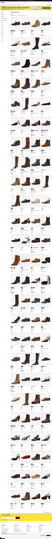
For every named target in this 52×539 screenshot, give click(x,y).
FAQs (15, 526)
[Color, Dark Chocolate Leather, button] (42, 150)
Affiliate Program (29, 527)
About (2, 526)
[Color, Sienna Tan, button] (34, 130)
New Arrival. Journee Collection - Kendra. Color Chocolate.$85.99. (36, 303)
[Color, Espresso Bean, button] (12, 386)
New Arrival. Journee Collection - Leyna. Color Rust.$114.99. (15, 263)
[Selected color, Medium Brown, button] (21, 50)
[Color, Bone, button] (22, 307)
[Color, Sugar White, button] (43, 445)
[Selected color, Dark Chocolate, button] (31, 130)
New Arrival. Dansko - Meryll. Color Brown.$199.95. (25, 499)
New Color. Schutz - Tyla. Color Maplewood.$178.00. (25, 382)
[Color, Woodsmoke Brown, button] (46, 130)
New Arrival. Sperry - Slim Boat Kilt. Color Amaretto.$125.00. (25, 204)
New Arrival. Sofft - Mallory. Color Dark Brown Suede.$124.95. (15, 243)
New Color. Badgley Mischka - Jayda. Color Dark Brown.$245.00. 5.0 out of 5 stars (46, 283)
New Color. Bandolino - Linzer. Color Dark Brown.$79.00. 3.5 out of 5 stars (46, 26)
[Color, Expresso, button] (12, 91)
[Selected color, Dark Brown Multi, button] (21, 91)
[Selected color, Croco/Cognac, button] (11, 169)
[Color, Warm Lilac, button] (36, 247)
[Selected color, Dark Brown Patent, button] (41, 483)
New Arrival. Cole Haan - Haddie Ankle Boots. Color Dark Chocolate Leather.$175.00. (36, 146)
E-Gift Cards (28, 531)
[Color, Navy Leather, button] (12, 150)
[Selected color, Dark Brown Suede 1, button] (11, 287)
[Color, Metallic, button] (45, 267)
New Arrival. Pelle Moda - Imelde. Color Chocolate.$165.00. (25, 479)
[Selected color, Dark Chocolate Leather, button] (41, 50)
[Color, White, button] (23, 150)
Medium (22, 15)
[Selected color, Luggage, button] (31, 228)
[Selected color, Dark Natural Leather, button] (31, 91)
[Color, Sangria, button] (22, 503)
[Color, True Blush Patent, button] (36, 130)
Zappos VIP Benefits (4, 531)
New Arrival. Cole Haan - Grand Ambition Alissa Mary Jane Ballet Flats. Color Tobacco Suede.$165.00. (25, 263)
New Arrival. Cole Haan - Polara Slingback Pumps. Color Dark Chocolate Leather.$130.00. (46, 46)
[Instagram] (2, 522)
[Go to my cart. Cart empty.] (50, 2)
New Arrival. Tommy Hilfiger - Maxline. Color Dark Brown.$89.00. (36, 382)
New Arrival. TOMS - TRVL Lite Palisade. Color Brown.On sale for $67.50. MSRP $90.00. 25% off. (15, 479)
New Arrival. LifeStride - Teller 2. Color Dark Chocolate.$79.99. (15, 460)
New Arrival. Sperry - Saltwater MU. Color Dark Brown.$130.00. (15, 342)
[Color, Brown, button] (23, 50)
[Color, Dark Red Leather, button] (33, 71)
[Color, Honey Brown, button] (42, 130)
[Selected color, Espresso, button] (11, 111)
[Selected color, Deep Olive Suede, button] (21, 30)
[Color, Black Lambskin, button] (22, 366)
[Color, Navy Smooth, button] (13, 425)
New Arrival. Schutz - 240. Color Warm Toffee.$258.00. (36, 402)
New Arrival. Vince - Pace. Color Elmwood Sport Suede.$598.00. (25, 402)
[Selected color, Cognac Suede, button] (41, 71)
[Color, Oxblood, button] (24, 307)
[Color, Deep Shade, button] (34, 247)
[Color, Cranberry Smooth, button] (12, 425)
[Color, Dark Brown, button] (24, 50)
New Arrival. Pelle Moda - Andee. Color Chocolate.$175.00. (46, 499)
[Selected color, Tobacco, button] (11, 91)
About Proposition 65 (17, 531)
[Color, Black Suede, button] (32, 71)
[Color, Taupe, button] (12, 130)
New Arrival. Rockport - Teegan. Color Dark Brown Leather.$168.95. (25, 283)
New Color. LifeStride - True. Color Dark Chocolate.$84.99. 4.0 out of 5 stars (36, 126)
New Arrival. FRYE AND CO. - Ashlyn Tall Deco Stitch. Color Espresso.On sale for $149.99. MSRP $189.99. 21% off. (25, 106)
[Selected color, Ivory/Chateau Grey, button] (31, 208)
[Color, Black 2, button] (15, 503)
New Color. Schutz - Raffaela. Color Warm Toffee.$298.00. (15, 204)
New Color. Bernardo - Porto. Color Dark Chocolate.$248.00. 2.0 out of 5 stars (46, 362)
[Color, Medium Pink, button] (14, 503)
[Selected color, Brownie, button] (21, 228)
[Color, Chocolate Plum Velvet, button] (32, 130)
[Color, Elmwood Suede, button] (32, 366)
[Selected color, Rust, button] (11, 267)
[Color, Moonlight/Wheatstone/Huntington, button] (43, 464)
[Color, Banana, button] (12, 111)
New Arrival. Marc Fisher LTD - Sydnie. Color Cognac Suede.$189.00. (46, 66)
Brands (40, 526)
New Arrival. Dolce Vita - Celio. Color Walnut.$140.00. (46, 106)
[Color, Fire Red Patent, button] (34, 287)
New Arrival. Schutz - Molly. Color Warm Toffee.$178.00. (46, 402)
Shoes (15, 15)
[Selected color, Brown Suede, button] (21, 327)
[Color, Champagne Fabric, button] (24, 346)
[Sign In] (48, 2)
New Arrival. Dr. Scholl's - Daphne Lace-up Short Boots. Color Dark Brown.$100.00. (36, 460)
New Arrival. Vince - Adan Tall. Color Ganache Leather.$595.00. (36, 362)
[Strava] (6, 522)
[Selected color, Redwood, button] (31, 189)
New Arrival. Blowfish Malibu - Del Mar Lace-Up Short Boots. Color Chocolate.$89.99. (46, 165)
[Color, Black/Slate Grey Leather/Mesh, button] (33, 208)
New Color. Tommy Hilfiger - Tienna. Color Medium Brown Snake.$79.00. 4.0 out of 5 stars (15, 46)
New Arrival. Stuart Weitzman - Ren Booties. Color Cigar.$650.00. (46, 421)
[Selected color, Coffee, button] (41, 91)
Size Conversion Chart (29, 526)
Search (25, 2)
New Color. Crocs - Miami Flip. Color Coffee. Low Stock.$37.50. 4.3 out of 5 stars (46, 86)
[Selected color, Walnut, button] (41, 111)
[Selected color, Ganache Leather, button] (31, 366)
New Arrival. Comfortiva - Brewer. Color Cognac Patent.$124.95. (15, 26)
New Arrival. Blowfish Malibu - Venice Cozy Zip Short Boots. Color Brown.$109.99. (25, 165)
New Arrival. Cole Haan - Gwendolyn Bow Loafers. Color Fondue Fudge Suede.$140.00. (46, 243)
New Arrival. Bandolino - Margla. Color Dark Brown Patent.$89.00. (46, 479)
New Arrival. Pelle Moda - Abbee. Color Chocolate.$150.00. (15, 126)
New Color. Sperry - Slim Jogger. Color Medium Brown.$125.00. (25, 46)
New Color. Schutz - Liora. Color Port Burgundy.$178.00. (46, 440)
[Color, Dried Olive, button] (22, 386)
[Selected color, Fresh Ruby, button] (31, 111)
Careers (3, 527)
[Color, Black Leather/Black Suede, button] (42, 50)
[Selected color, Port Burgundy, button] (11, 327)
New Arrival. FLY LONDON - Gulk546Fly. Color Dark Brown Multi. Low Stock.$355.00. (25, 86)
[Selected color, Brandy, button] (11, 71)
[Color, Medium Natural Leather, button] (34, 71)
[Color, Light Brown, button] (22, 189)
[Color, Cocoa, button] (43, 366)
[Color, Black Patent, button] (13, 30)
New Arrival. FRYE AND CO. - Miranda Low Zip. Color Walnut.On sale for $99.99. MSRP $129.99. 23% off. (25, 184)
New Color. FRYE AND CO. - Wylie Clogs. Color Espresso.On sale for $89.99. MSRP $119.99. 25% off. (15, 106)
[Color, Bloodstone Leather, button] (42, 464)
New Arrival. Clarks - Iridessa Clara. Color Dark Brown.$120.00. (25, 126)
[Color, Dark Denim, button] (45, 366)
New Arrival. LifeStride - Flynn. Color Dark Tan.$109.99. (36, 322)
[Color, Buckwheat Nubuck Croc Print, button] (24, 30)
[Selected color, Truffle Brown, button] (11, 386)
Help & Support (49, 4)
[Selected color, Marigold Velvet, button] (21, 464)
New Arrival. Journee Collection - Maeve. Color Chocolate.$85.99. (46, 303)
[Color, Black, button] (14, 30)
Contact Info (15, 527)
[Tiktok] (4, 522)
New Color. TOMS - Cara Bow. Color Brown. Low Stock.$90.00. (36, 342)
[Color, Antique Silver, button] (42, 287)
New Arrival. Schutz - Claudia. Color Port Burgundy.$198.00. (15, 322)
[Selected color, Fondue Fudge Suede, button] (41, 247)
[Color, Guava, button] (42, 91)
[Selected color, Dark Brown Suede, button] (21, 71)
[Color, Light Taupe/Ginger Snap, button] (33, 445)
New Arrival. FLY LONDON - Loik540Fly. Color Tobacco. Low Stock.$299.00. (15, 86)
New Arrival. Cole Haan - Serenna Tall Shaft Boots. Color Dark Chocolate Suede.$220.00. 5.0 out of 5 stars (36, 46)
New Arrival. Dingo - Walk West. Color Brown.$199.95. (25, 146)
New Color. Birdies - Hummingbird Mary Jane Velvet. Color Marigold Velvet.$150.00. (25, 460)
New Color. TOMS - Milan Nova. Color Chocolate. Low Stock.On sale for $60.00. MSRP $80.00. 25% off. (46, 263)
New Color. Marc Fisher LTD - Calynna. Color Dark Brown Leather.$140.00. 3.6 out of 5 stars (36, 66)
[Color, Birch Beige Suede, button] (32, 267)
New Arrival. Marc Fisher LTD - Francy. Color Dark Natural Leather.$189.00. (36, 86)
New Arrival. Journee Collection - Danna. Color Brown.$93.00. (25, 303)
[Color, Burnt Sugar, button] (23, 228)
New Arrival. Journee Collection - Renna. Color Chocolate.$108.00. (25, 421)
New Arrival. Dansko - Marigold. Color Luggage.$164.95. (36, 224)
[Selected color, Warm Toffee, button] (11, 208)
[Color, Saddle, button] (13, 111)
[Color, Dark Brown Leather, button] (33, 91)
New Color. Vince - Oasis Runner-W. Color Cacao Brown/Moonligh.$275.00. (46, 460)
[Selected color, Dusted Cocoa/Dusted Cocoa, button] (31, 247)
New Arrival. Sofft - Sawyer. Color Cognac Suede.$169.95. (36, 26)
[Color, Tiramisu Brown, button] (33, 327)
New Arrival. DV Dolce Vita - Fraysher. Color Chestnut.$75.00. (15, 362)
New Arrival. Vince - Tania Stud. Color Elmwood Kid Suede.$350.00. (15, 402)
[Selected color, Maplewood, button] (21, 386)
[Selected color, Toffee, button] (31, 483)
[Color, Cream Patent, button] (42, 483)
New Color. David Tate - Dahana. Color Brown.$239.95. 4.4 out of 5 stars (25, 362)
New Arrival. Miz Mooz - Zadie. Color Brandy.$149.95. (15, 66)
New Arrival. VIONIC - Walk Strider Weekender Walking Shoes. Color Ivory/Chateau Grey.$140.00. (36, 204)
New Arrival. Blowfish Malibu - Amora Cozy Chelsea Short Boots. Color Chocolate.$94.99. (36, 165)
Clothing (40, 527)
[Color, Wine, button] (12, 71)
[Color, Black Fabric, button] (23, 346)
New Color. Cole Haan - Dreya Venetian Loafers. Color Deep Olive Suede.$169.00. (25, 26)
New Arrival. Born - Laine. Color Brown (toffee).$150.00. (15, 224)
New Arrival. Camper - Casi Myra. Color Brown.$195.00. (36, 421)
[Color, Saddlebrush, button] (13, 445)
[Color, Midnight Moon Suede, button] (43, 247)
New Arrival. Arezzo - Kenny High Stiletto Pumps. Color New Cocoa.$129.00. (46, 342)
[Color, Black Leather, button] (22, 30)
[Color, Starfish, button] (43, 91)
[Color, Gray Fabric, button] (22, 346)
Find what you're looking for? (46, 512)
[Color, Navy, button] (25, 50)
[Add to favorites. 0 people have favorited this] (19, 17)
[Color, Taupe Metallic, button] (12, 30)
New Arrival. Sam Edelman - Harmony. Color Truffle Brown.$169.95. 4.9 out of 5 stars (15, 382)
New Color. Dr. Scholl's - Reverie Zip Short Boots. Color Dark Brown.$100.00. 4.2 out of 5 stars (46, 126)
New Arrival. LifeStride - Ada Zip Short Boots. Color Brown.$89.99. (46, 322)
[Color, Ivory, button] (15, 50)
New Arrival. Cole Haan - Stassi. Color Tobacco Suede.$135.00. (36, 263)
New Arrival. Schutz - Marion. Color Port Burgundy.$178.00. (25, 440)
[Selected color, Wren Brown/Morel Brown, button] (31, 445)
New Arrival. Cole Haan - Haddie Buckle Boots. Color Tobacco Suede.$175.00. (46, 146)
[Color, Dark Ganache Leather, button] (12, 406)
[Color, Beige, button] (42, 267)
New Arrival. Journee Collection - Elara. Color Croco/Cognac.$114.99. (15, 165)
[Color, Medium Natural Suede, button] (23, 71)
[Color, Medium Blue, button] (12, 50)
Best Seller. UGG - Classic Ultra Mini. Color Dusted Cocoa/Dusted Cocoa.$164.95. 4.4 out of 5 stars (36, 243)
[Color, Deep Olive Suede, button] (22, 267)
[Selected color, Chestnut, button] (11, 366)
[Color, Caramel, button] (42, 228)
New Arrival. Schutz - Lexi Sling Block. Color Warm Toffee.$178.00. (46, 204)
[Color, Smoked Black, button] (12, 445)
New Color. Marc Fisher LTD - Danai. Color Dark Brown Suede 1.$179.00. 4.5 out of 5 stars (15, 283)
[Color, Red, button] (13, 91)
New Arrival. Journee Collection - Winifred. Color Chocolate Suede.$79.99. (15, 421)
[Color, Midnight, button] (13, 130)
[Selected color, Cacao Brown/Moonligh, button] (41, 464)
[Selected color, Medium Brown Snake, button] (11, 50)
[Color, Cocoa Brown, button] (32, 30)
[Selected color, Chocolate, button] (11, 130)
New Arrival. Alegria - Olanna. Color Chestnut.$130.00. (15, 440)
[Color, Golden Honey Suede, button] (33, 150)
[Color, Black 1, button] (43, 130)
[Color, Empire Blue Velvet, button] (23, 464)
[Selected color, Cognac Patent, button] (11, 30)
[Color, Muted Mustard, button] (33, 247)
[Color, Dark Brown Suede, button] (31, 30)
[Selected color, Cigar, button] (41, 425)
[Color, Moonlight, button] (32, 247)
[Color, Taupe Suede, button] (23, 327)
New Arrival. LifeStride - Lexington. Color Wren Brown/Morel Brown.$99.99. (36, 440)
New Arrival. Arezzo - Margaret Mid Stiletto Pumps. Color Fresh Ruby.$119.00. (36, 106)
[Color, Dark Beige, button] (12, 503)
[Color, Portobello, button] (37, 247)
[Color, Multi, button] (12, 483)
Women (18, 15)
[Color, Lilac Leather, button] (36, 71)
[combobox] (15, 2)
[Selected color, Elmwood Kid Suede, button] (11, 406)
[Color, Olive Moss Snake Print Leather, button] (32, 208)
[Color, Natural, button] (32, 483)
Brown (26, 15)
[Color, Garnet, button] (42, 111)
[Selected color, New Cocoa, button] (41, 346)
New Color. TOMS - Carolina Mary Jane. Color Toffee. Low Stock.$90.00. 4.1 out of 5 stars (36, 479)
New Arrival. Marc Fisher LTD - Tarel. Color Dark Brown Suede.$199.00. (25, 66)
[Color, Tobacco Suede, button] (23, 30)
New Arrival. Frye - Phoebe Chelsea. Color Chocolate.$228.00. (46, 224)
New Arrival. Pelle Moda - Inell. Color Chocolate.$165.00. (36, 499)
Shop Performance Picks (31, 0)
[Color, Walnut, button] (14, 111)
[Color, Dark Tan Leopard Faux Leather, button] (33, 130)
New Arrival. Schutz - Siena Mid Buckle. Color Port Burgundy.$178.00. (46, 382)
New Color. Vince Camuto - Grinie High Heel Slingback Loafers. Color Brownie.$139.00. (25, 224)
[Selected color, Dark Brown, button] (41, 30)
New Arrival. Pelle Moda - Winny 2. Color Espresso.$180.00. (25, 243)
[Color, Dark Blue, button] (14, 50)
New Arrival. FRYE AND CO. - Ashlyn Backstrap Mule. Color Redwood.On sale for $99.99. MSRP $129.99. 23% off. (36, 184)
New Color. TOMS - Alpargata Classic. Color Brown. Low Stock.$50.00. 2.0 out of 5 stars (15, 499)
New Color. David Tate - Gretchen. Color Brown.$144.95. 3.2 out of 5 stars (25, 342)
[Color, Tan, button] (22, 169)
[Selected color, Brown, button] (21, 150)
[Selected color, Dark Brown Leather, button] (31, 71)
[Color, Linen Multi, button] (22, 50)
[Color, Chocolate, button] (14, 267)
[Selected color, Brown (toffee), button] (11, 228)
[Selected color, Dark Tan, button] (31, 327)
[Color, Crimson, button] (14, 445)
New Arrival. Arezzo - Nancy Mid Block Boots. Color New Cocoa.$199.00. (46, 184)
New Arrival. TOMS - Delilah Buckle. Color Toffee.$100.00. (15, 184)
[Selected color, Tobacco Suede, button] (41, 150)
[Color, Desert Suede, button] (13, 247)
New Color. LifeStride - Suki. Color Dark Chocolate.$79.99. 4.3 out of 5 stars (36, 283)
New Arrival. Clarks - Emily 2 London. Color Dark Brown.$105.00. (15, 146)
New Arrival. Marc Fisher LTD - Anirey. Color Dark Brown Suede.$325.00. (15, 303)
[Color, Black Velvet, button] (43, 287)
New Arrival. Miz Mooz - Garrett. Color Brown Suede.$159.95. (25, 322)
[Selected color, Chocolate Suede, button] (11, 425)
